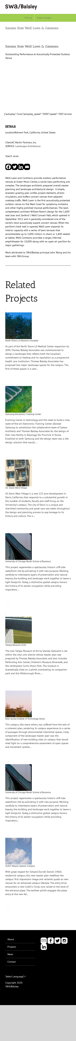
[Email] (27, 167)
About (10, 939)
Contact (11, 961)
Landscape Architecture (27, 146)
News (10, 954)
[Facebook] (8, 167)
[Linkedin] (21, 167)
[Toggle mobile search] (63, 5)
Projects (11, 946)
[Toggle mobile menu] (69, 5)
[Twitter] (14, 167)
